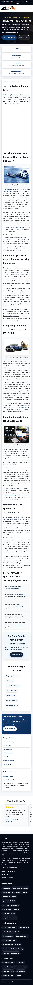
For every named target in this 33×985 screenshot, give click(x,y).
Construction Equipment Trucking (12, 949)
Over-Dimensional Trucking (10, 909)
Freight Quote (7, 764)
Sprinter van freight (11, 495)
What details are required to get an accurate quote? (15, 625)
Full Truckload (7, 749)
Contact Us (16, 3)
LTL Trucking (6, 888)
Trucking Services (7, 936)
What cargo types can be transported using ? (15, 607)
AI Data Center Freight (9, 927)
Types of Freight (24, 927)
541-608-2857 (27, 1)
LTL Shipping (7, 745)
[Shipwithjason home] (8, 8)
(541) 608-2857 (10, 871)
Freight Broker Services (9, 918)
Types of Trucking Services (10, 931)
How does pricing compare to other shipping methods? (15, 597)
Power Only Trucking (8, 913)
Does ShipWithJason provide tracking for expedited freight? (14, 616)
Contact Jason (23, 37)
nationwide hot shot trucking (15, 227)
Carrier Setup (6, 967)
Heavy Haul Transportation (10, 905)
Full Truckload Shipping (20, 888)
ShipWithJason (9, 189)
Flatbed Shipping (8, 753)
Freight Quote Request (13, 676)
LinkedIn (10, 877)
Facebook (4, 877)
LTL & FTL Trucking (22, 936)
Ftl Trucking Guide (11, 690)
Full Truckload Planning (13, 685)
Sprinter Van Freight (12, 705)
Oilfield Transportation (9, 940)
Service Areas (20, 971)
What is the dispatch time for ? (13, 587)
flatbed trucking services (11, 316)
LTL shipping (20, 407)
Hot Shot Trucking (11, 700)
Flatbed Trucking (11, 695)
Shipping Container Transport (11, 944)
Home (4, 81)
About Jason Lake (8, 971)
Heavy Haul (6, 756)
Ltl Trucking (9, 681)
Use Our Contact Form (9, 780)
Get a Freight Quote (9, 37)
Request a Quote (16, 654)
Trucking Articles (7, 975)
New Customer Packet (20, 967)
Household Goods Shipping (10, 953)
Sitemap (18, 975)
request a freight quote (10, 519)
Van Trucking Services (9, 896)
